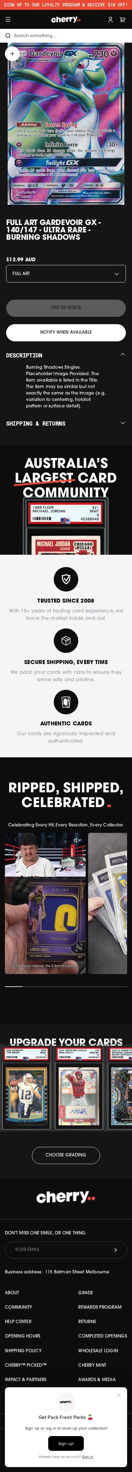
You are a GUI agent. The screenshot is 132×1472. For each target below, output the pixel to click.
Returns (87, 1322)
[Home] (66, 19)
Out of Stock (66, 308)
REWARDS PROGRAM (100, 1307)
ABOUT (12, 1293)
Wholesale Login (98, 1351)
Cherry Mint (92, 1365)
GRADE (85, 1293)
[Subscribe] (116, 1250)
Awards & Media (97, 1380)
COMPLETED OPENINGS (102, 1336)
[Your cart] (122, 19)
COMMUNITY (18, 1307)
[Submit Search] (8, 36)
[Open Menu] (8, 19)
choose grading (66, 1155)
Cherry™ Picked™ (26, 1365)
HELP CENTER (18, 1322)
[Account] (110, 19)
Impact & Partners (25, 1380)
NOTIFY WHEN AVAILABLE (66, 332)
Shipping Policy (23, 1351)
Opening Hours (22, 1336)
